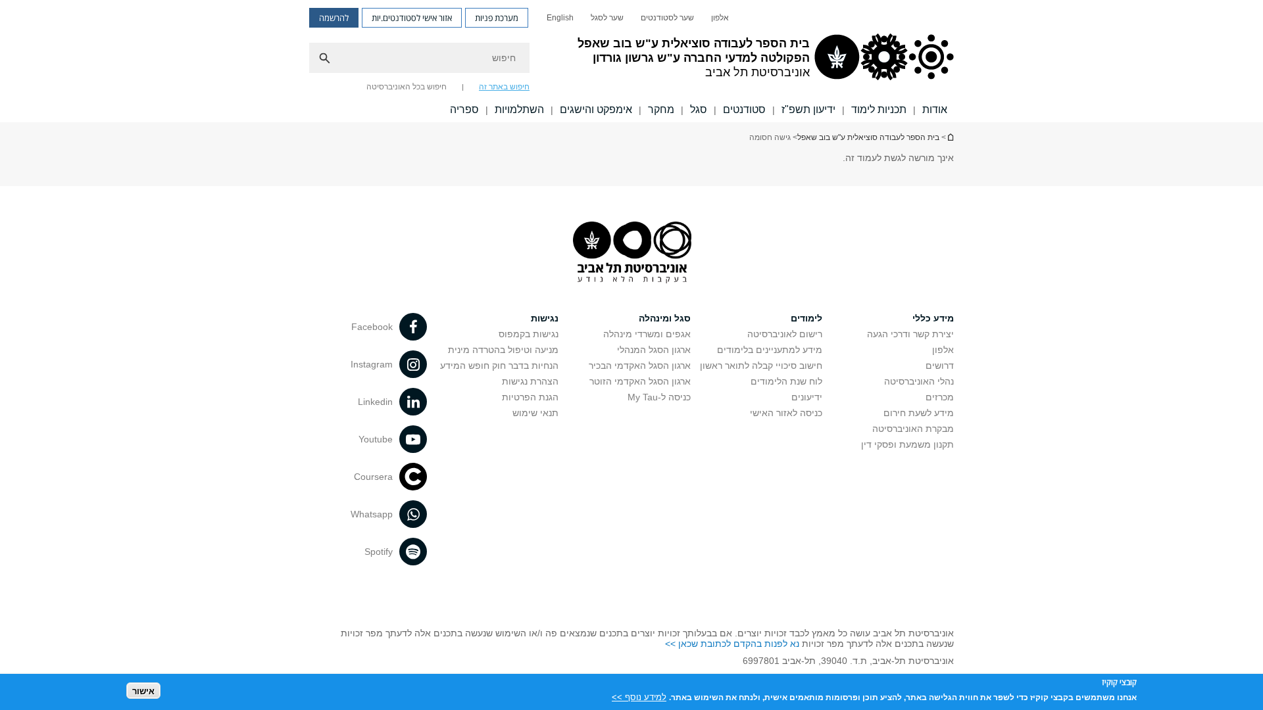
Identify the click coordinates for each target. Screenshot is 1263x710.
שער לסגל (607, 17)
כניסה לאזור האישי (786, 413)
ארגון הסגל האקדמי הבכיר (640, 365)
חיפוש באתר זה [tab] (504, 86)
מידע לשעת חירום (918, 413)
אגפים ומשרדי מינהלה (647, 334)
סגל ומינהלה (665, 318)
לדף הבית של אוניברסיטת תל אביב (950, 137)
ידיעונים (806, 397)
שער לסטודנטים (667, 17)
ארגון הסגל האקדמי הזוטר (640, 381)
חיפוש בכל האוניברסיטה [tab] (406, 86)
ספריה (464, 109)
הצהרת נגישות (530, 381)
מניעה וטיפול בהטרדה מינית (503, 349)
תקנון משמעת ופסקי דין (907, 444)
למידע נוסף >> (639, 696)
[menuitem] (720, 18)
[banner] (631, 61)
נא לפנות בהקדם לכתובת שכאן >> (732, 643)
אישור (143, 691)
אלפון (720, 17)
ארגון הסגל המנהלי (654, 349)
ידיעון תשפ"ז (808, 109)
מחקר (661, 109)
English (560, 17)
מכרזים (940, 397)
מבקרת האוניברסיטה (913, 428)
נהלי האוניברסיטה (919, 381)
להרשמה (334, 18)
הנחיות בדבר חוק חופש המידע (499, 365)
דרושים (940, 365)
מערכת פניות (496, 18)
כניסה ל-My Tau (659, 397)
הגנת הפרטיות (530, 397)
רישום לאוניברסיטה (784, 334)
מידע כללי (933, 318)
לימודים (806, 318)
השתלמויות (519, 109)
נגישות (544, 318)
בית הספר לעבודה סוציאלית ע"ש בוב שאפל (868, 137)
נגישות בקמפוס (528, 334)
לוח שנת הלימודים (786, 381)
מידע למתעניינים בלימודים (769, 349)
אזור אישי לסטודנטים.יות (412, 18)
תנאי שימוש (535, 413)
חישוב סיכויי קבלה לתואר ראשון (761, 365)
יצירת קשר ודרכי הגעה (910, 334)
